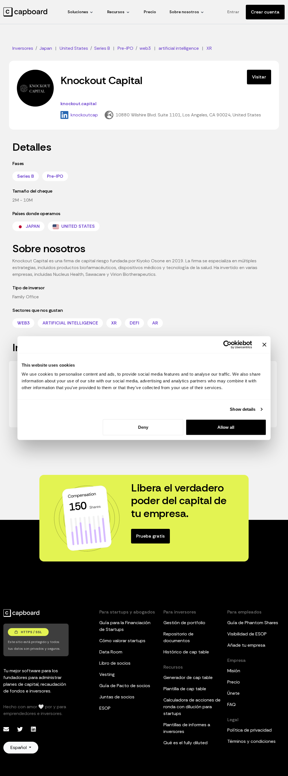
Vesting (107, 674)
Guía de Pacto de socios (124, 686)
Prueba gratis (150, 536)
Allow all (225, 427)
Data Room (110, 652)
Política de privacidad (249, 730)
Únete (233, 693)
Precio (150, 11)
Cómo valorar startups (122, 641)
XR (114, 323)
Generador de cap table (188, 677)
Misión (233, 671)
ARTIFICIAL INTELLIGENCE (70, 323)
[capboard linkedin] (33, 729)
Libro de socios (114, 663)
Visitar (259, 77)
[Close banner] (264, 345)
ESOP (105, 708)
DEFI (134, 323)
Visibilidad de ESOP (247, 634)
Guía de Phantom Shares (252, 623)
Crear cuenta (265, 12)
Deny (143, 427)
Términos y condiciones (251, 741)
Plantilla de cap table (184, 689)
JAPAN (32, 226)
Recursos (115, 11)
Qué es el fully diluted (185, 743)
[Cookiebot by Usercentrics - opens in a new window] (227, 344)
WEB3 (23, 323)
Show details (242, 409)
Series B (25, 176)
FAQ (231, 704)
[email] (6, 729)
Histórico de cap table (186, 652)
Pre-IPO (55, 176)
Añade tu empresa (246, 645)
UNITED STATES (77, 226)
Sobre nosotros (184, 11)
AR (155, 323)
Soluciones (78, 11)
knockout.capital (78, 104)
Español (19, 747)
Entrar (233, 11)
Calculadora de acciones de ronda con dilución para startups (191, 706)
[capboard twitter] (20, 729)
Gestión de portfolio (184, 623)
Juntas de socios (116, 697)
